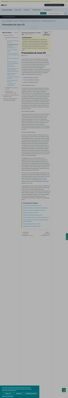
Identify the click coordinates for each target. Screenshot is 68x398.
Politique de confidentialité (7, 396)
